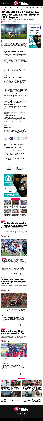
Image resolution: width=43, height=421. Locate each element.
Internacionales (14, 7)
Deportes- (6, 40)
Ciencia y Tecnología (32, 7)
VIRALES (21, 9)
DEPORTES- (4, 258)
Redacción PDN (6, 22)
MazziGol (37, 7)
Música (22, 7)
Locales (5, 7)
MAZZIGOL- (4, 358)
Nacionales (9, 7)
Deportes (18, 7)
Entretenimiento (26, 7)
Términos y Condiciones (21, 419)
